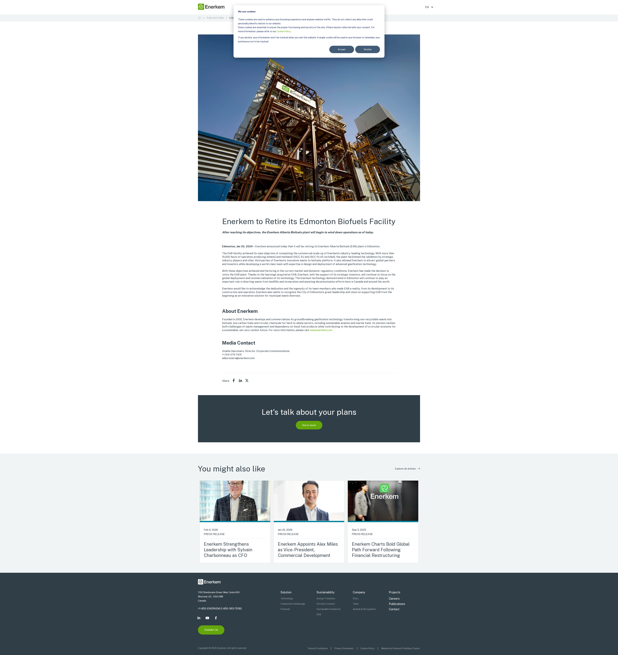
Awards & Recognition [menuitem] (364, 609)
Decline (368, 49)
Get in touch (309, 425)
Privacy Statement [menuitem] (344, 648)
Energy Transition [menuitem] (326, 598)
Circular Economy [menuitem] (326, 604)
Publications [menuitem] (397, 604)
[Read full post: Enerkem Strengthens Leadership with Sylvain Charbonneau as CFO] (235, 501)
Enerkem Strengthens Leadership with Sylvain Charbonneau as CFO (228, 549)
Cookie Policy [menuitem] (367, 648)
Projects (394, 592)
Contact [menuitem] (394, 609)
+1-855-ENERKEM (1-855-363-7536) (220, 608)
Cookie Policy (283, 31)
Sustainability (326, 592)
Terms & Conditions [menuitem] (318, 648)
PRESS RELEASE (214, 534)
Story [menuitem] (355, 598)
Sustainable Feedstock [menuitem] (329, 609)
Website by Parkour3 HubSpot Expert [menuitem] (400, 648)
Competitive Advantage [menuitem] (293, 604)
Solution (286, 592)
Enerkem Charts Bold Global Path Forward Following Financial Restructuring (381, 549)
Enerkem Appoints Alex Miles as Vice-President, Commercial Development (308, 549)
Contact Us (211, 629)
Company (359, 592)
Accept (342, 49)
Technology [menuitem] (287, 598)
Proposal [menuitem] (285, 609)
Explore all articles (405, 468)
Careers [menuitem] (394, 598)
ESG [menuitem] (319, 614)
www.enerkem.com (321, 330)
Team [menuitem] (356, 604)
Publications (215, 18)
